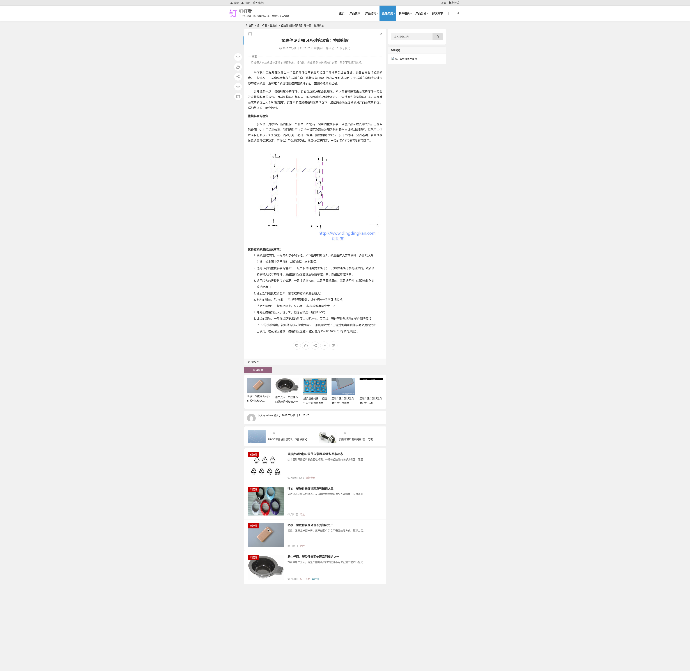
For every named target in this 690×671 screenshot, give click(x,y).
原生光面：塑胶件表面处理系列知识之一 (313, 556)
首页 (251, 25)
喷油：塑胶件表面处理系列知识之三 (311, 488)
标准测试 (454, 2)
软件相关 (404, 13)
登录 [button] (236, 2)
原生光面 (305, 578)
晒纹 (302, 546)
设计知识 (387, 13)
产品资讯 (354, 13)
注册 (247, 2)
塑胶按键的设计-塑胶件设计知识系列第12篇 (315, 403)
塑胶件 (274, 25)
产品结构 (370, 13)
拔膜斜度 (258, 369)
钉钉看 (245, 11)
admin (269, 415)
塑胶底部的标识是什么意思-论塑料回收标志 (315, 454)
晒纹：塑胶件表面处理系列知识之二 (311, 525)
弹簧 (443, 2)
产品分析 (420, 13)
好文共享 (437, 13)
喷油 (302, 514)
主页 (341, 13)
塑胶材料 (311, 477)
